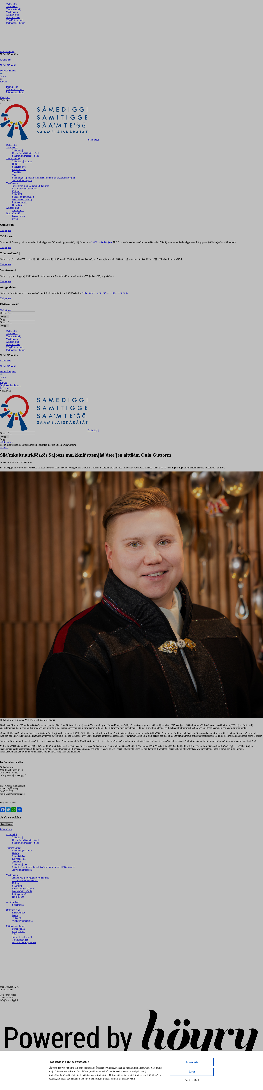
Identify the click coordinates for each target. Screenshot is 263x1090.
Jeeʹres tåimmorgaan (22, 180)
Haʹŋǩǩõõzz (18, 205)
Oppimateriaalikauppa (10, 385)
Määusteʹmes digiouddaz (24, 942)
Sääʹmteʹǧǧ (17, 150)
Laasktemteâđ (18, 216)
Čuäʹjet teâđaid (192, 1080)
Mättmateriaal (18, 928)
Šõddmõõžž (18, 210)
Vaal (14, 175)
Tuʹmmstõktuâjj (13, 9)
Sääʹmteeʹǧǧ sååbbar (22, 161)
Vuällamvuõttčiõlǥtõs (22, 921)
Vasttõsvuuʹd (12, 12)
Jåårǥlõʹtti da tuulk (15, 20)
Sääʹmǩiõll (17, 194)
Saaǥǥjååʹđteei (19, 166)
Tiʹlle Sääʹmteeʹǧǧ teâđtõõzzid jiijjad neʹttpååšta (105, 293)
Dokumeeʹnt (12, 86)
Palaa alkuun (6, 829)
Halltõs (15, 164)
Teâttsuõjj (16, 918)
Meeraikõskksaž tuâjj (22, 199)
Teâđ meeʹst (12, 6)
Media (15, 218)
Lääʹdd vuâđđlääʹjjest (101, 242)
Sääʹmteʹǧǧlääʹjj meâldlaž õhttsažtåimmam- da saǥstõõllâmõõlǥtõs (43, 177)
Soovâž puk (192, 1062)
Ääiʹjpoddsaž (12, 14)
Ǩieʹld (192, 1072)
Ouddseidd (11, 3)
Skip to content (7, 51)
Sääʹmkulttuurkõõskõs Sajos (25, 155)
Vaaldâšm (16, 172)
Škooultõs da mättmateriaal (25, 188)
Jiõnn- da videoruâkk (22, 937)
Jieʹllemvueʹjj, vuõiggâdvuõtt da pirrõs (30, 186)
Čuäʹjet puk (5, 230)
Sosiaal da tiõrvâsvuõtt (23, 197)
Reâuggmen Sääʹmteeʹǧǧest (25, 153)
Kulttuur (16, 191)
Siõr (14, 934)
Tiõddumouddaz (20, 939)
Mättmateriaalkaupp (15, 23)
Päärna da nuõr (19, 202)
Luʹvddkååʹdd (19, 169)
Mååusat (4, 447)
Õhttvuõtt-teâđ (13, 17)
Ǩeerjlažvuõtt (18, 931)
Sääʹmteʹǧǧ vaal (19, 864)
